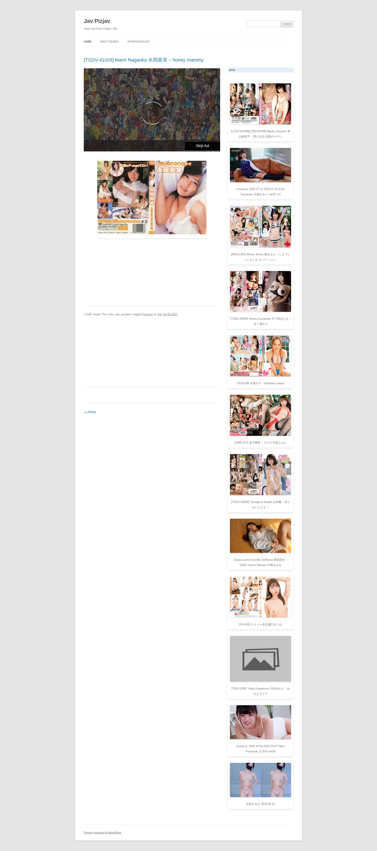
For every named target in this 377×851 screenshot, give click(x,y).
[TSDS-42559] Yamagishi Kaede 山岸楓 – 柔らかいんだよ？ (260, 504)
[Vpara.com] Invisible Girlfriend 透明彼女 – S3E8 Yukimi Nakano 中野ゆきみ (260, 562)
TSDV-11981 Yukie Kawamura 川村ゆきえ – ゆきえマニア (260, 691)
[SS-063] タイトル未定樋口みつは (260, 624)
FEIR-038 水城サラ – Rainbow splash (260, 383)
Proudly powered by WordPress (102, 832)
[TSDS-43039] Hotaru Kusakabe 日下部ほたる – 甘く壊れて (260, 321)
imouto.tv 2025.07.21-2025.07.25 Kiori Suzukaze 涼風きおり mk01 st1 (260, 191)
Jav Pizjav (97, 21)
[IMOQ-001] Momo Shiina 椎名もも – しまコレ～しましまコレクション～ (260, 257)
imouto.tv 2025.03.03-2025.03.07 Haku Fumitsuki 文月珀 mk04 (260, 749)
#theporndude (138, 41)
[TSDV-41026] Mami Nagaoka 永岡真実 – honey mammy (144, 60)
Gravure (148, 314)
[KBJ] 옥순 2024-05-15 (260, 804)
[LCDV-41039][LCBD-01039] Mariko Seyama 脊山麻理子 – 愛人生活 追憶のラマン (260, 134)
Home (88, 41)
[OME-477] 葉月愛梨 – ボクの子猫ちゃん (260, 442)
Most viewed (109, 41)
